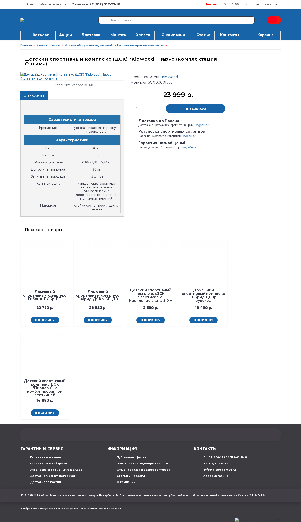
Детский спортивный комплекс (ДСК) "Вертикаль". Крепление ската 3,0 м (150, 295)
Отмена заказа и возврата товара (143, 470)
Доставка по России (45, 482)
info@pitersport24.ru (219, 470)
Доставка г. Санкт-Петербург (52, 476)
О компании (126, 482)
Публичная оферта (131, 457)
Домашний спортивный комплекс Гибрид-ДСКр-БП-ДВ (97, 295)
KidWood (170, 77)
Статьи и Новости (131, 476)
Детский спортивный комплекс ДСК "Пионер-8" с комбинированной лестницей (44, 388)
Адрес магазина (215, 476)
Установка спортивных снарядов (56, 470)
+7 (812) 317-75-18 (215, 464)
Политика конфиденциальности (142, 464)
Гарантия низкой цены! (48, 464)
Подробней (202, 125)
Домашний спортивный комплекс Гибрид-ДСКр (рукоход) (203, 295)
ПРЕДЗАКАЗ (195, 108)
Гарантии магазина (45, 457)
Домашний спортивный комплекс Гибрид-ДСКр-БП (44, 295)
